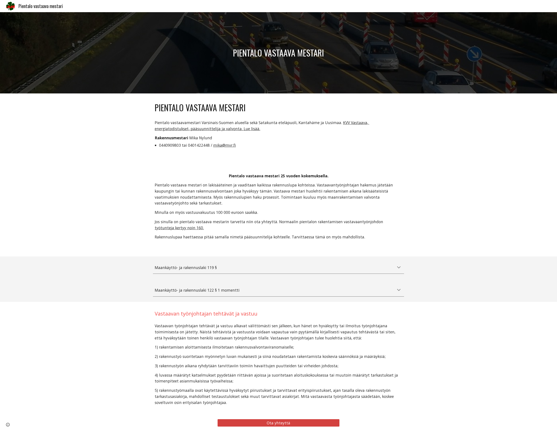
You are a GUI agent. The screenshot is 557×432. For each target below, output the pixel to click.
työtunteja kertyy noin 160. (179, 227)
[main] (278, 53)
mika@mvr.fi (224, 145)
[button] (399, 268)
